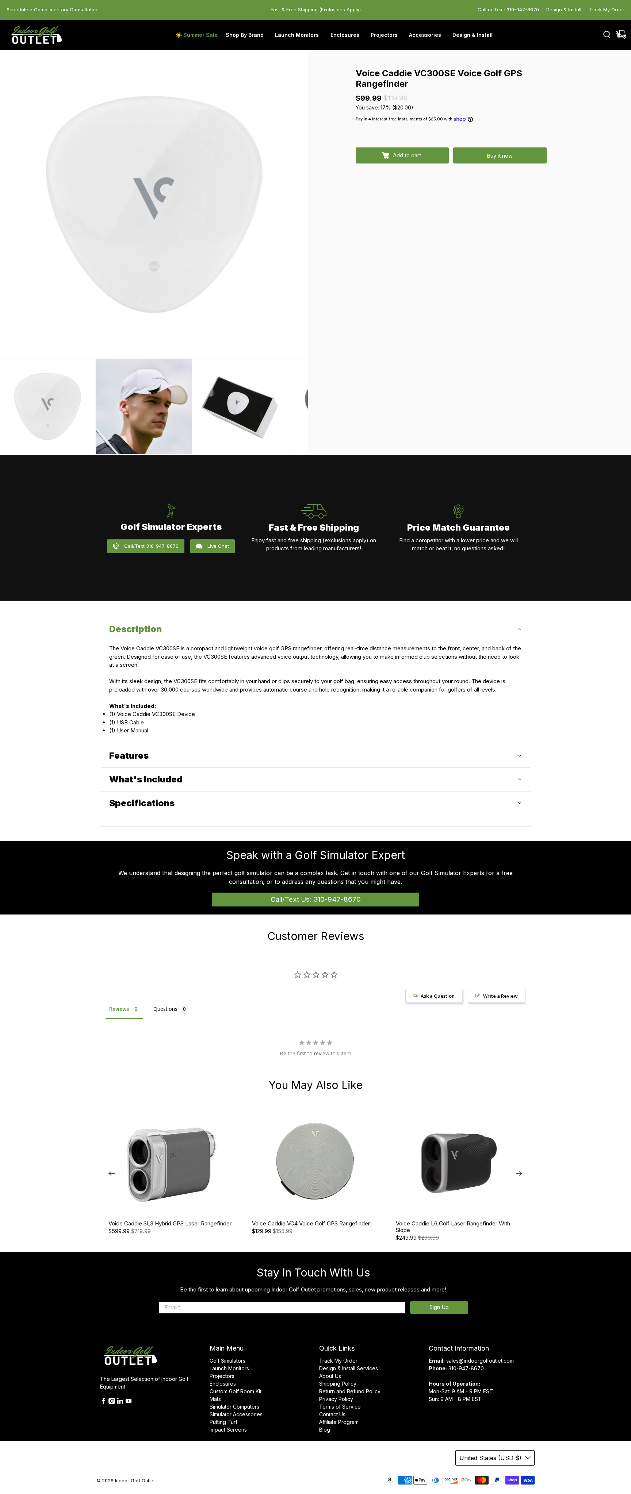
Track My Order (606, 9)
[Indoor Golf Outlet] (37, 35)
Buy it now (500, 155)
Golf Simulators (227, 1361)
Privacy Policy (336, 1399)
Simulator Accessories (236, 1414)
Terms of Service (340, 1406)
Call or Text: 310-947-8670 (508, 9)
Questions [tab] (165, 1008)
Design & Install (563, 9)
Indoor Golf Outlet (135, 1480)
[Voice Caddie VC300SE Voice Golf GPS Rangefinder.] (154, 204)
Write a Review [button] (500, 996)
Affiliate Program (339, 1422)
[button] (315, 629)
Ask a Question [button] (438, 996)
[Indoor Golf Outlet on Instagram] (111, 1402)
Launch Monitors (229, 1368)
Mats (215, 1399)
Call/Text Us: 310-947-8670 (316, 899)
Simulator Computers (234, 1406)
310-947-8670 (466, 1368)
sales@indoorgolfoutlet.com (480, 1361)
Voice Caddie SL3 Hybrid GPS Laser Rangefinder (170, 1223)
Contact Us (332, 1414)
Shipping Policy (337, 1384)
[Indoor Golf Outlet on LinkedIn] (120, 1402)
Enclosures (223, 1384)
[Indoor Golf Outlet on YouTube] (128, 1402)
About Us (330, 1376)
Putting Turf (223, 1422)
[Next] (519, 1174)
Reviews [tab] (119, 1008)
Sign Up (439, 1307)
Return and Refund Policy (349, 1391)
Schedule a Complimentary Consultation (53, 9)
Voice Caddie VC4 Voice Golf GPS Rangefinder (311, 1223)
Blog (324, 1429)
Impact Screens (228, 1429)
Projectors (222, 1376)
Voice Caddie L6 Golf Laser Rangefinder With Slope (453, 1226)
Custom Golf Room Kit (235, 1391)
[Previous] (112, 1174)
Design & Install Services (348, 1368)
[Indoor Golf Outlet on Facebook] (103, 1402)
